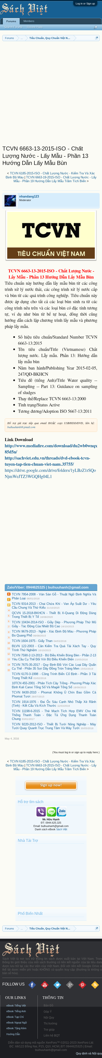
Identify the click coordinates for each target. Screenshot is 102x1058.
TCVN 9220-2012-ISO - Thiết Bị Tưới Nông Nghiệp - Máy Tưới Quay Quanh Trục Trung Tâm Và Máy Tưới (54, 726)
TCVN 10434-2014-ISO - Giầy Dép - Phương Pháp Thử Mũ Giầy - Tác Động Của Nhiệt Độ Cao (54, 624)
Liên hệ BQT (52, 1035)
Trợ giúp (49, 1029)
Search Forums (13, 27)
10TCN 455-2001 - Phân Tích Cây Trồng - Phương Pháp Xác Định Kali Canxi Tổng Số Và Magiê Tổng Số (54, 685)
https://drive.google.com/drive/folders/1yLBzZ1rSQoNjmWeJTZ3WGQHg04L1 (50, 473)
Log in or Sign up (85, 3)
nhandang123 (29, 196)
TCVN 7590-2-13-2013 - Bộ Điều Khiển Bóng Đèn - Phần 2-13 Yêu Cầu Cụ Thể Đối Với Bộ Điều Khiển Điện (54, 657)
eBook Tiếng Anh (16, 1011)
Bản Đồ (48, 1005)
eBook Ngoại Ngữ (16, 1022)
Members (28, 21)
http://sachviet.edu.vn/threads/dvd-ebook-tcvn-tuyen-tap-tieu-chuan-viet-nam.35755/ (47, 461)
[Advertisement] (51, 94)
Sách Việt (61, 829)
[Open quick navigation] (96, 37)
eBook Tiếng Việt (16, 1005)
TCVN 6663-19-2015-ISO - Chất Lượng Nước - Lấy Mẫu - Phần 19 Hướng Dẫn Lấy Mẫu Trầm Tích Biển (55, 179)
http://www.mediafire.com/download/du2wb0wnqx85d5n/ (51, 448)
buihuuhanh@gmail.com (21, 427)
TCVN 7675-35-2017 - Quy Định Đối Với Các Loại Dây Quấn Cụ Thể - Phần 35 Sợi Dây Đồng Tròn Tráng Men (54, 667)
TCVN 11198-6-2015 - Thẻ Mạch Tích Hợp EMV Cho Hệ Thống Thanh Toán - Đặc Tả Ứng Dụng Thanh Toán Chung (54, 715)
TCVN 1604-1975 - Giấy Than (32, 641)
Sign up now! (51, 785)
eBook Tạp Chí (15, 1016)
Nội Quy (49, 1017)
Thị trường (50, 1023)
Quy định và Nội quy (89, 1053)
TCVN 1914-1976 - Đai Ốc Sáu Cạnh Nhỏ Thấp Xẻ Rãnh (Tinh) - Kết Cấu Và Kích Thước (54, 704)
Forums (11, 21)
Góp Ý (48, 1011)
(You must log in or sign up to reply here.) (76, 752)
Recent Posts (35, 27)
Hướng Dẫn (13, 1034)
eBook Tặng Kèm (16, 1028)
